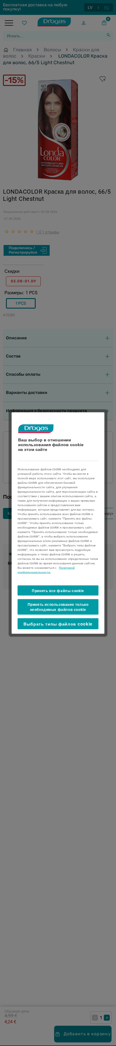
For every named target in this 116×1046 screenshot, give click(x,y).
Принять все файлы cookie (58, 590)
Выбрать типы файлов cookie (58, 623)
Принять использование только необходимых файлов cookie (58, 607)
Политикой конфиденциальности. (46, 569)
